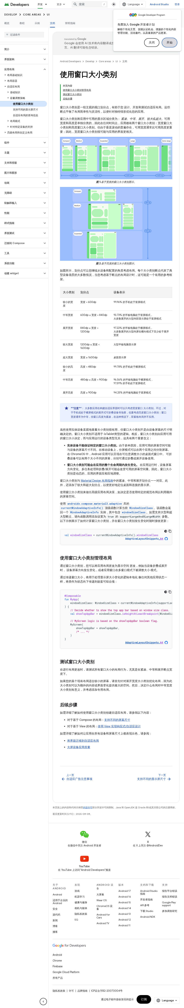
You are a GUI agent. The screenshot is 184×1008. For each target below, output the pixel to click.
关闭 (152, 42)
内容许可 (87, 807)
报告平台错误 (169, 891)
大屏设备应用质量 (78, 747)
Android (57, 894)
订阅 (144, 999)
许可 (71, 990)
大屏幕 (100, 894)
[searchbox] (24, 35)
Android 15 (124, 902)
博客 (55, 926)
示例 (37, 23)
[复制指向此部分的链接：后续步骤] (80, 705)
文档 (52, 23)
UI (48, 14)
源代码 (56, 914)
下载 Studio (146, 911)
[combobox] (90, 4)
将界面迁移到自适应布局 (83, 741)
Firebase (58, 966)
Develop (10, 14)
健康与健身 (81, 902)
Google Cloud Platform (66, 972)
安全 (55, 908)
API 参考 (144, 905)
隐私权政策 (81, 914)
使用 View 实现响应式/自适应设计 (119, 726)
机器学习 (80, 896)
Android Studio (159, 4)
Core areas (32, 14)
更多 (59, 4)
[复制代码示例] (170, 531)
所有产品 (58, 977)
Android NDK (147, 916)
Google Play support (169, 904)
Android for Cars (103, 916)
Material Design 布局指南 (97, 481)
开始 (169, 42)
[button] (21, 49)
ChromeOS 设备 (104, 907)
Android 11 (124, 925)
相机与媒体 (81, 908)
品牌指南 (82, 990)
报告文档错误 (169, 896)
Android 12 (124, 919)
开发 (40, 4)
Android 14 (124, 908)
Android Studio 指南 (148, 892)
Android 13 (124, 914)
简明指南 (70, 23)
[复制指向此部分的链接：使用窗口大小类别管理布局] (115, 558)
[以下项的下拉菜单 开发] (47, 4)
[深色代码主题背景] (166, 531)
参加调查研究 (169, 911)
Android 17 (124, 891)
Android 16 (124, 896)
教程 (22, 23)
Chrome (57, 960)
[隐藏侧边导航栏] (43, 1001)
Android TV (102, 923)
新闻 (55, 920)
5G (76, 919)
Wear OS (101, 900)
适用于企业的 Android (60, 902)
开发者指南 (146, 899)
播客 (55, 931)
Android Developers (70, 61)
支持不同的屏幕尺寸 (117, 720)
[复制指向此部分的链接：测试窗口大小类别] (98, 662)
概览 (7, 23)
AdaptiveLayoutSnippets (144, 538)
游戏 (77, 891)
